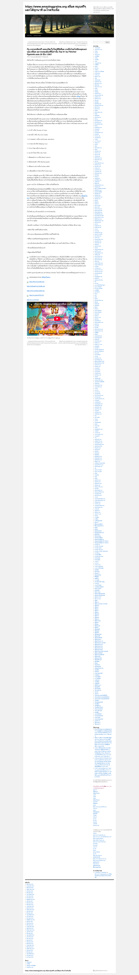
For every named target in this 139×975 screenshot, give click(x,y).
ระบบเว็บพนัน (98, 585)
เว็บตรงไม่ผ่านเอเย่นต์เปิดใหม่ (102, 697)
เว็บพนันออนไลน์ (99, 702)
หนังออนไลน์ (98, 666)
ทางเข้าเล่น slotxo (99, 556)
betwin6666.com (98, 120)
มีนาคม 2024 (30, 933)
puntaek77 (97, 347)
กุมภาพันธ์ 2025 (30, 914)
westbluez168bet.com (99, 505)
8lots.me (96, 68)
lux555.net (97, 237)
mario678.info (98, 246)
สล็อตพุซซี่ (97, 629)
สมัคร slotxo (97, 592)
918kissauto (97, 73)
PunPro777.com (98, 344)
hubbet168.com (98, 190)
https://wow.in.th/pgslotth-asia (36, 291)
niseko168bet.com (99, 263)
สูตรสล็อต (97, 661)
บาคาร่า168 (97, 564)
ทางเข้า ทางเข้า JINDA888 (101, 551)
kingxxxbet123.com (99, 217)
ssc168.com (97, 432)
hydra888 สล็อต (98, 192)
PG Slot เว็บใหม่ (98, 288)
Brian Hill (45, 56)
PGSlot (37, 338)
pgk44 (96, 307)
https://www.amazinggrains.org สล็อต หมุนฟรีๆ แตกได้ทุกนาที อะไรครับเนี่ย (55, 8)
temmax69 (97, 453)
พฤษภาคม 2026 (30, 889)
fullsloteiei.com (98, 173)
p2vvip (96, 275)
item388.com (97, 198)
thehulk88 (97, 454)
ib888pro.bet (97, 193)
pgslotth (96, 327)
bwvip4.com (97, 136)
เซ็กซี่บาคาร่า (98, 685)
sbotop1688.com (98, 385)
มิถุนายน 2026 (30, 887)
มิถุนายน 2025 (30, 908)
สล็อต (78, 96)
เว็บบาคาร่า (96, 864)
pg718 (96, 293)
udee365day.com (98, 466)
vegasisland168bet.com (100, 498)
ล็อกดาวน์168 (98, 588)
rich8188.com (98, 364)
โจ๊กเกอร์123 (98, 722)
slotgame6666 (98, 422)
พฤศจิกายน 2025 (31, 899)
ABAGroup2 (97, 80)
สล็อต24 (97, 607)
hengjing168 (97, 186)
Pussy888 (97, 353)
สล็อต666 (97, 614)
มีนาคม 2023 (30, 952)
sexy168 (96, 390)
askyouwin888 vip (99, 95)
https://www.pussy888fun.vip (99, 806)
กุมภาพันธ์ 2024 (30, 935)
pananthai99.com (98, 276)
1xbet (96, 61)
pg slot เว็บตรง (98, 286)
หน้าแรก (29, 35)
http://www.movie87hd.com (99, 841)
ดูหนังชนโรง (96, 862)
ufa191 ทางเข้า (98, 470)
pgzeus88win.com (99, 329)
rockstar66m (97, 370)
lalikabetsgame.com (99, 220)
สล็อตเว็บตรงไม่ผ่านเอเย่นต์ (101, 651)
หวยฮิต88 (97, 675)
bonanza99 (97, 129)
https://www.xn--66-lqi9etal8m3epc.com (102, 836)
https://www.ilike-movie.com (99, 858)
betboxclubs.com (98, 112)
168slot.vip (97, 54)
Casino (96, 139)
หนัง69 (96, 663)
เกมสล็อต (97, 681)
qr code (96, 356)
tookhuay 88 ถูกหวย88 (100, 463)
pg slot (94, 818)
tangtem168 (97, 449)
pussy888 (95, 843)
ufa (95, 468)
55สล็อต (97, 64)
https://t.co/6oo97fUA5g (36, 295)
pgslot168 (97, 314)
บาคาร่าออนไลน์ (99, 566)
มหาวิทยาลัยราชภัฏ (99, 581)
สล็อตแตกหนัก (98, 658)
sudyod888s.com (98, 442)
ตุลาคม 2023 (30, 940)
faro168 (96, 161)
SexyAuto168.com (99, 395)
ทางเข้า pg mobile (99, 546)
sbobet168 (97, 383)
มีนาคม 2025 (30, 913)
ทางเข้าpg (97, 553)
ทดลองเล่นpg (98, 536)
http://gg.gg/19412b (33, 300)
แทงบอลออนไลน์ (99, 715)
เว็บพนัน (97, 700)
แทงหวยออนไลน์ (99, 719)
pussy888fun (98, 354)
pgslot (94, 805)
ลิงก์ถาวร (58, 338)
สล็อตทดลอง (96, 812)
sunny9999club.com (99, 444)
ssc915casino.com (99, 434)
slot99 (94, 795)
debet (96, 146)
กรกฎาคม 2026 (30, 886)
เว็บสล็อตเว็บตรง (99, 707)
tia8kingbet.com (98, 458)
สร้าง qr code (98, 598)
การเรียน (97, 517)
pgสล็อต (97, 332)
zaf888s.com (97, 512)
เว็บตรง (96, 692)
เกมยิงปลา (97, 680)
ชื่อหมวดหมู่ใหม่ (99, 524)
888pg (96, 66)
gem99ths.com (98, 180)
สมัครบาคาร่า (98, 597)
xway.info (97, 509)
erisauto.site (97, 156)
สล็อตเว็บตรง (46, 277)
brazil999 (97, 134)
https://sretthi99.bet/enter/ (100, 188)
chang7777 (97, 142)
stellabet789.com (98, 441)
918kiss (95, 833)
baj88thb (97, 102)
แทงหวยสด (97, 717)
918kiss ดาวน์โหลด (99, 71)
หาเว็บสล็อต (98, 676)
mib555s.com (98, 251)
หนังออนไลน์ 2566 (99, 668)
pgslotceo (97, 324)
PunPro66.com (98, 341)
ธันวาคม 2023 (30, 938)
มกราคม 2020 (30, 957)
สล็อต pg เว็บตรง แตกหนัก (101, 603)
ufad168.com (98, 480)
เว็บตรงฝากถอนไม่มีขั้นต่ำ (101, 695)
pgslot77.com (98, 317)
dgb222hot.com (98, 147)
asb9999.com (98, 93)
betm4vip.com (98, 117)
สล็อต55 (97, 610)
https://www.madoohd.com (99, 835)
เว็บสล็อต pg (98, 705)
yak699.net (97, 510)
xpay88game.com (99, 507)
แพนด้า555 (97, 720)
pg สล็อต (97, 290)
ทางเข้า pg (97, 544)
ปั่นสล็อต (97, 570)
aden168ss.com (98, 83)
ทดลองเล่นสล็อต (99, 537)
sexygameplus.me (99, 403)
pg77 (96, 295)
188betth (97, 59)
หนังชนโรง (97, 665)
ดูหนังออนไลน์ (98, 531)
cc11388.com (98, 141)
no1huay (97, 266)
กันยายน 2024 (30, 923)
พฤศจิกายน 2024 (31, 919)
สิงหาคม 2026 (30, 884)
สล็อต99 (97, 622)
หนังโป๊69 (97, 670)
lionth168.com (98, 225)
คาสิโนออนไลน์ (98, 520)
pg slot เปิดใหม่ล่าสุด (100, 285)
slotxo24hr (97, 425)
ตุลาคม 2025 (30, 901)
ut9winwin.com (98, 495)
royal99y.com (98, 373)
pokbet (96, 334)
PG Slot (96, 283)
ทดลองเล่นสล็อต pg (99, 539)
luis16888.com (98, 236)
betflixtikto (97, 115)
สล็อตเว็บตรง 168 (99, 641)
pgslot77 (97, 315)
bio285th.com (98, 122)
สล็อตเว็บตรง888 (99, 648)
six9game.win (98, 412)
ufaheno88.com (98, 483)
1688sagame (97, 47)
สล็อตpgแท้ (97, 626)
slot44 (94, 798)
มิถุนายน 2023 (30, 947)
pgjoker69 (97, 305)
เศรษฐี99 (97, 712)
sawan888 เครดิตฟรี (99, 381)
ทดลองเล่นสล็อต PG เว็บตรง (101, 541)
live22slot (97, 231)
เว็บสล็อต (97, 704)
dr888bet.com (98, 151)
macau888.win (98, 241)
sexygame (97, 400)
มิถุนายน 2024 (30, 928)
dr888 (96, 149)
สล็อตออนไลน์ (98, 634)
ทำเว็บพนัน (97, 558)
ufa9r (96, 476)
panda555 (97, 278)
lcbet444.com (98, 222)
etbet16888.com (98, 158)
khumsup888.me (98, 210)
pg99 (96, 297)
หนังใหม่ (97, 671)
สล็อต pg (97, 602)
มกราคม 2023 (30, 955)
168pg (96, 51)
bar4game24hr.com (99, 105)
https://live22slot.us (97, 855)
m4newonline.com (99, 239)
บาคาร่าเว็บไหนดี (99, 568)
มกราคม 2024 (30, 936)
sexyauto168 (97, 393)
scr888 (96, 388)
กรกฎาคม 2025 (30, 906)
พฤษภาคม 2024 (30, 930)
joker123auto (98, 205)
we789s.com (97, 503)
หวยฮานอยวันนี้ (98, 673)
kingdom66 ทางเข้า (99, 215)
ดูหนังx (96, 529)
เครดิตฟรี (97, 683)
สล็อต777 (97, 615)
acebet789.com (98, 81)
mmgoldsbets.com (99, 253)
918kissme (97, 75)
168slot (96, 52)
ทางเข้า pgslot (98, 548)
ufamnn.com (97, 485)
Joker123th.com (98, 208)
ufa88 (96, 473)
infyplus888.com (98, 197)
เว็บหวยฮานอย (98, 710)
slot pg (96, 419)
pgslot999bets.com (99, 322)
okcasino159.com (99, 269)
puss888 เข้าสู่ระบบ (99, 349)
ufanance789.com (99, 486)
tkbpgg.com (97, 461)
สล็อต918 (97, 619)
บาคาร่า (97, 561)
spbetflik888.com (98, 429)
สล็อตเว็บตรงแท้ (99, 649)
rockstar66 (97, 368)
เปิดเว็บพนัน (98, 688)
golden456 (97, 181)
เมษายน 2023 (30, 950)
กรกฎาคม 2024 (30, 926)
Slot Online (97, 417)
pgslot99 (97, 319)
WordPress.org (30, 967)
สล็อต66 (97, 612)
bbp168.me (97, 107)
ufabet (96, 478)
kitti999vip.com (98, 219)
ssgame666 (97, 436)
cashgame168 (98, 137)
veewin (96, 497)
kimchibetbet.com (99, 214)
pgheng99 (97, 303)
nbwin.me (97, 261)
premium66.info (98, 336)
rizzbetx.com (97, 366)
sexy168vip (97, 392)
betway (96, 119)
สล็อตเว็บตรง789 (99, 644)
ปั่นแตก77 (97, 573)
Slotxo (96, 424)
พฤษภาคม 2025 (30, 909)
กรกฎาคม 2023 (30, 945)
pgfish (96, 298)
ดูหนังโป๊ (95, 813)
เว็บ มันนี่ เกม (98, 690)
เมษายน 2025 (30, 911)
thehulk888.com (98, 456)
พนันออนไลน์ (98, 575)
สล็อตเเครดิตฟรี (98, 653)
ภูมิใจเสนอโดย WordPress (101, 970)
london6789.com (98, 232)
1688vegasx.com (98, 49)
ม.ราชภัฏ (97, 580)
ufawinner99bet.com (99, 492)
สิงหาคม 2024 (30, 925)
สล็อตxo (96, 627)
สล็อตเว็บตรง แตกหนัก (100, 642)
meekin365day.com (99, 249)
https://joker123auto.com (98, 840)
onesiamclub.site (98, 273)
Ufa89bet (97, 475)
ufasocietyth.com (98, 490)
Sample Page (37, 35)
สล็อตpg (97, 624)
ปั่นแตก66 (97, 571)
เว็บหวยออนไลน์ (99, 709)
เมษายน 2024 (30, 931)
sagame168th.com (99, 380)
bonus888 (97, 130)
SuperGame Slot (98, 446)
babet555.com (98, 98)
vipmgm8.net (98, 502)
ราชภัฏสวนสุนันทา (99, 587)
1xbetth (94, 815)
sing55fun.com (98, 407)
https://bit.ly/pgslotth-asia (36, 282)
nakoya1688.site (98, 259)
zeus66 (96, 515)
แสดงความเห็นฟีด (31, 965)
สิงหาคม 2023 (30, 943)
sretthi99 (97, 431)
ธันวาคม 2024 (30, 918)
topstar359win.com (99, 464)
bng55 (96, 125)
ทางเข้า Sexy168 (99, 549)
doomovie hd (96, 825)
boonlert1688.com (99, 132)
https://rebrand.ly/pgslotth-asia (36, 286)
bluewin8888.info (99, 124)
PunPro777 (97, 342)
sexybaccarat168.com (99, 398)
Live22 (96, 229)
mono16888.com (98, 256)
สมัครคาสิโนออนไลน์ (100, 593)
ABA (96, 78)
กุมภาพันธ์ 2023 (30, 953)
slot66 (94, 796)
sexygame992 (98, 402)
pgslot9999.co (98, 320)
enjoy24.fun (97, 154)
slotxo (94, 810)
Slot (95, 415)
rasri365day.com (98, 359)
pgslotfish (97, 325)
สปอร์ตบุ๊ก (97, 590)
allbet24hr (97, 85)
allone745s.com (98, 86)
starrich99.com (98, 439)
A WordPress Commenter (100, 872)
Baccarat (96, 100)
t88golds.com (98, 448)
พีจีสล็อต (97, 576)
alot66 (96, 88)
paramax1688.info (99, 280)
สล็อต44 (97, 609)
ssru (96, 437)
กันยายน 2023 (30, 942)
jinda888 (97, 202)
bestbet (96, 110)
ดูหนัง (96, 527)
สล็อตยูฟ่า (97, 631)
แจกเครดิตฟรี (98, 714)
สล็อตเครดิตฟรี (98, 637)
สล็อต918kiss (98, 620)
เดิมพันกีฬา (97, 687)
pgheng (96, 302)
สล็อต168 (97, 605)
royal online (97, 371)
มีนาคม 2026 (30, 892)
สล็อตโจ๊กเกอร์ (98, 659)
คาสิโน (96, 519)
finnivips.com (98, 164)
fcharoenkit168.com (99, 163)
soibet (96, 427)
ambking (97, 91)
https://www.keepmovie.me (99, 860)
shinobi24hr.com (98, 405)
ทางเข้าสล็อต (98, 554)
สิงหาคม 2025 (30, 904)
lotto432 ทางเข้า (98, 234)
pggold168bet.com (99, 300)
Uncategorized (98, 493)
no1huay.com (98, 268)
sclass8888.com (98, 386)
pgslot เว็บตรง (96, 852)
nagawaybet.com (98, 258)
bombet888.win (98, 127)
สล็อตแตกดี (97, 656)
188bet (96, 58)
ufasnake (97, 488)
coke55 (96, 144)
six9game (97, 410)
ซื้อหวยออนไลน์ (97, 867)
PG (95, 281)
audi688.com (97, 97)
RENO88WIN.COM (99, 361)
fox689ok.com (98, 169)
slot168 (96, 420)
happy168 (97, 183)
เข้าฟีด (28, 964)
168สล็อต (97, 56)
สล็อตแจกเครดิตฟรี (99, 654)
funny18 (96, 176)
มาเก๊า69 (97, 583)
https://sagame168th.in (98, 838)
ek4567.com (97, 153)
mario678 (97, 244)
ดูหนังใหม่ (97, 534)
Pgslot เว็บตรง (98, 310)
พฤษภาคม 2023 (30, 948)
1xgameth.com (98, 63)
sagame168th (98, 378)
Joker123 (97, 203)
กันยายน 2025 (30, 903)
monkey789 (97, 254)
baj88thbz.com (98, 103)
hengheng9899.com (99, 185)
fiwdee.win (97, 168)
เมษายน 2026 (30, 891)
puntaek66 (97, 346)
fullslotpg (97, 175)
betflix (96, 114)
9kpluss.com (97, 76)
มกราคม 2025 (30, 916)
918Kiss (96, 69)
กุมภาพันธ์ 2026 (30, 894)
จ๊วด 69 (96, 522)
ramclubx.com (98, 358)
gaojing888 (97, 178)
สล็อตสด (97, 632)
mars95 (96, 247)
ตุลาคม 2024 (30, 921)
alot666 (96, 90)
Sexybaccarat (98, 397)
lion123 (96, 224)
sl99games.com (98, 414)
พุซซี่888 (97, 578)
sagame (96, 376)
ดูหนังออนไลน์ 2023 (99, 532)
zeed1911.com (98, 514)
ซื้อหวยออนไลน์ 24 (99, 525)
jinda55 (96, 200)
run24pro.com (98, 375)
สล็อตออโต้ (97, 636)
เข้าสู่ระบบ (29, 962)
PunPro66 (97, 339)
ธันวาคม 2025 (30, 897)
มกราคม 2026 (30, 896)
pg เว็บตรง (97, 292)
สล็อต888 (97, 617)
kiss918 (95, 820)
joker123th (97, 207)
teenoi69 (96, 451)
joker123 (95, 789)
